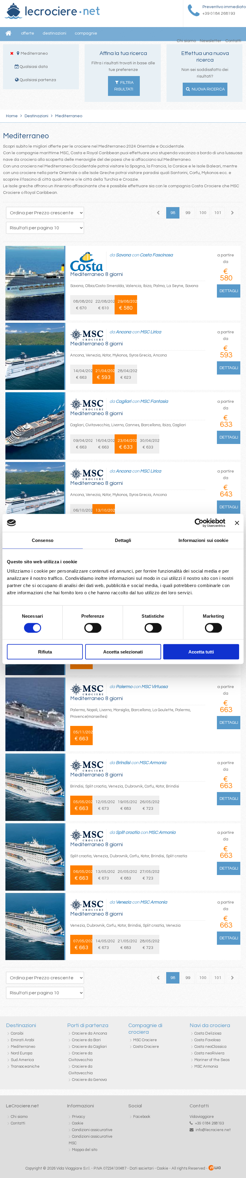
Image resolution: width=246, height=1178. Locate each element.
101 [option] (217, 213)
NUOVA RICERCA (208, 89)
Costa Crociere (146, 1047)
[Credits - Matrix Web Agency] (214, 1168)
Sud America (22, 1060)
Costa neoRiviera (209, 1053)
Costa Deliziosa (207, 1033)
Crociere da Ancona (89, 1033)
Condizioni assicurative (92, 1130)
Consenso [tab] (42, 540)
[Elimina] (11, 53)
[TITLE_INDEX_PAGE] (52, 18)
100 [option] (202, 213)
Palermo (124, 686)
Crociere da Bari (86, 1040)
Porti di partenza (87, 1025)
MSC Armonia (152, 762)
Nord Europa (21, 1053)
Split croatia (128, 832)
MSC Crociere (145, 1040)
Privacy (78, 1117)
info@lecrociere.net (213, 1130)
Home (12, 116)
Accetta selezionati (123, 651)
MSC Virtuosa (154, 686)
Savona (123, 255)
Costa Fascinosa (156, 255)
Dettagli (229, 291)
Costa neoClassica (210, 1047)
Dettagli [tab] (123, 540)
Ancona (123, 332)
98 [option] (172, 213)
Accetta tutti (201, 651)
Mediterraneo (23, 1047)
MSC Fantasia (154, 401)
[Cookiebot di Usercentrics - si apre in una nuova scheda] (199, 522)
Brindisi (123, 762)
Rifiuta (45, 651)
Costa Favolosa (207, 1040)
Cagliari (123, 401)
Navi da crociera (210, 1025)
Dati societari (142, 1168)
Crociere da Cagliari (89, 1047)
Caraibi (17, 1033)
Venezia (123, 902)
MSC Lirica (150, 332)
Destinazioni (36, 116)
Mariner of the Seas (212, 1060)
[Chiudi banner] (237, 523)
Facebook (141, 1117)
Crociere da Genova (89, 1080)
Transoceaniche (25, 1066)
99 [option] (187, 213)
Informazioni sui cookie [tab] (203, 540)
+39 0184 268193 (209, 1123)
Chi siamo (186, 41)
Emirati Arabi (22, 1040)
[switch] (92, 627)
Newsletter (210, 41)
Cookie (77, 1123)
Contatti (233, 41)
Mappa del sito (84, 1150)
